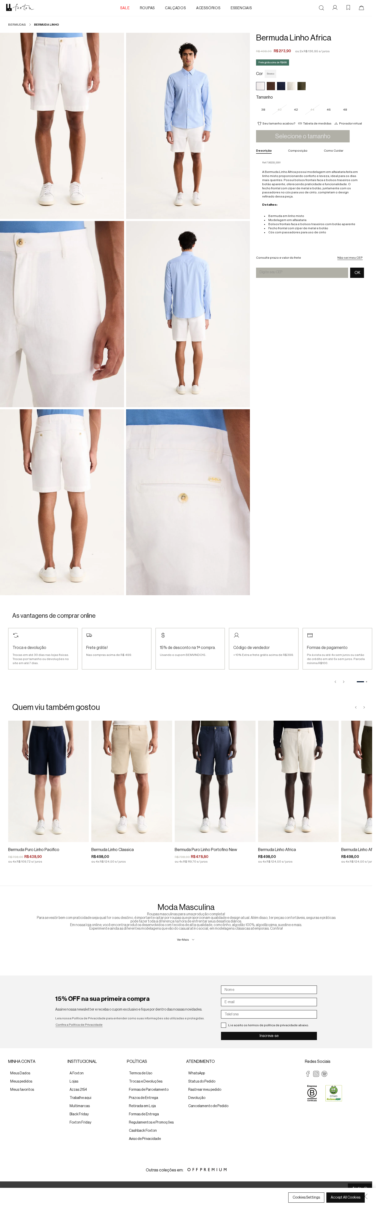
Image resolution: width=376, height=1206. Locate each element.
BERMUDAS (17, 24)
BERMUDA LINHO (46, 24)
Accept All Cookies (345, 1197)
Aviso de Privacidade (56, 1201)
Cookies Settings (306, 1197)
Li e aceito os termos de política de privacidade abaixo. (268, 1025)
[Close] (364, 1196)
